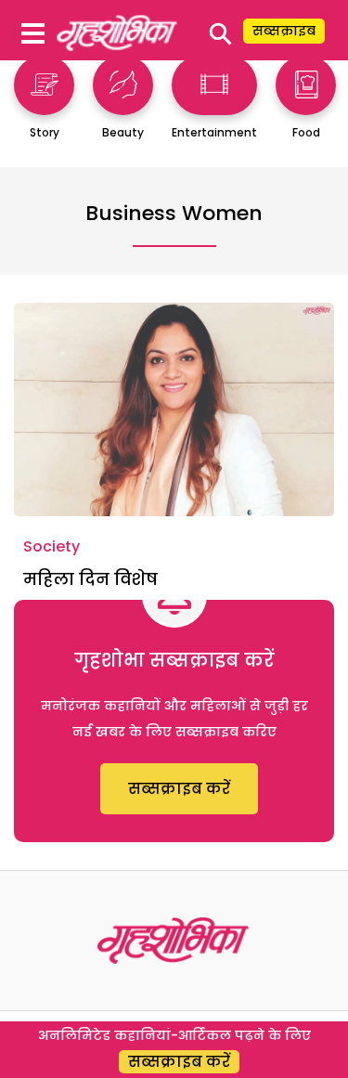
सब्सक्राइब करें (179, 788)
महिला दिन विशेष (90, 579)
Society (51, 546)
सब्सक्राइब (284, 30)
